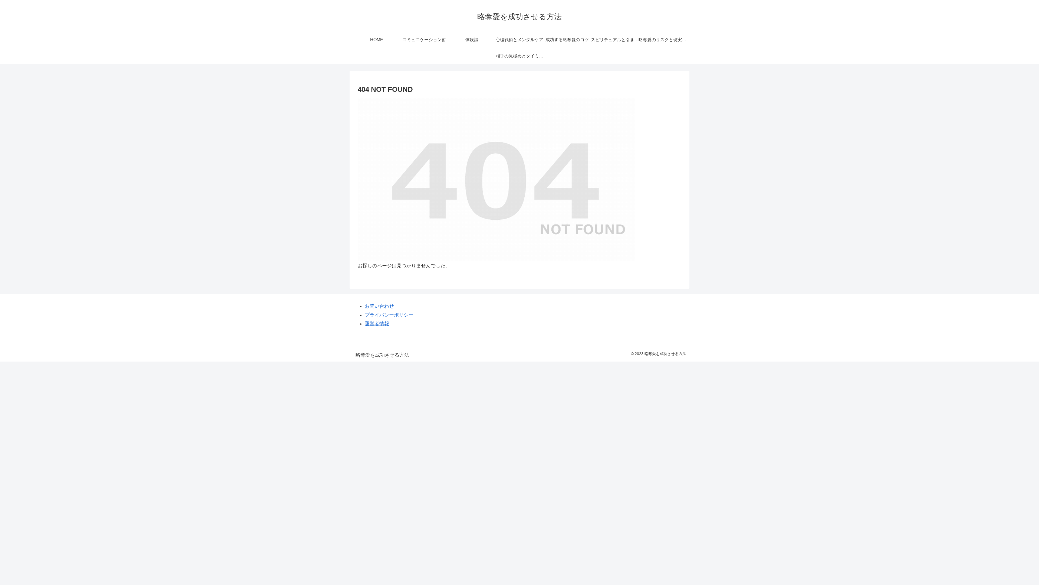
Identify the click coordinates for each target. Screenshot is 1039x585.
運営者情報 (377, 323)
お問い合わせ (379, 306)
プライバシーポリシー (389, 315)
